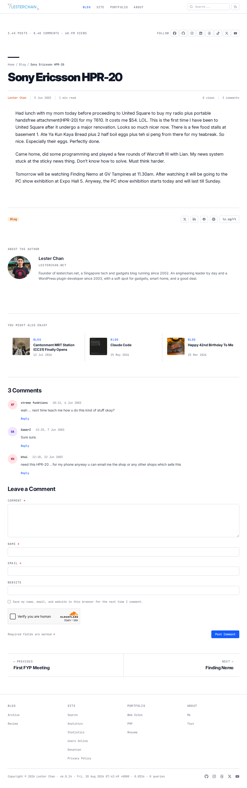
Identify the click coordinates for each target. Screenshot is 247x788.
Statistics (76, 732)
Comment (17, 501)
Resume (132, 732)
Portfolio (119, 7)
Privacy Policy (79, 758)
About (139, 7)
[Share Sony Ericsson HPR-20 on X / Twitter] (185, 219)
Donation (74, 750)
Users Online (78, 741)
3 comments (230, 98)
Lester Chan (17, 98)
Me (189, 715)
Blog (87, 7)
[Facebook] (174, 33)
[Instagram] (192, 33)
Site (100, 7)
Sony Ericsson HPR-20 (65, 77)
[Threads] (209, 33)
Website (14, 582)
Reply (25, 419)
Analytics (75, 724)
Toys (190, 724)
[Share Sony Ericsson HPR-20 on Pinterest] (214, 219)
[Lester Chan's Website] (23, 6)
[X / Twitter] (227, 33)
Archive (14, 715)
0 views (208, 98)
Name (14, 544)
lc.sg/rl (229, 219)
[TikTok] (218, 33)
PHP (129, 724)
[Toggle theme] (235, 6)
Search (73, 715)
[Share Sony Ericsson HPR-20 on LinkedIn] (194, 219)
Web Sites (135, 715)
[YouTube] (235, 33)
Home (11, 64)
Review (13, 724)
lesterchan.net (52, 265)
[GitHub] (183, 33)
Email (14, 563)
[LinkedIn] (201, 33)
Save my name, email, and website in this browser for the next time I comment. (78, 602)
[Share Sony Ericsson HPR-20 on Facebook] (204, 219)
